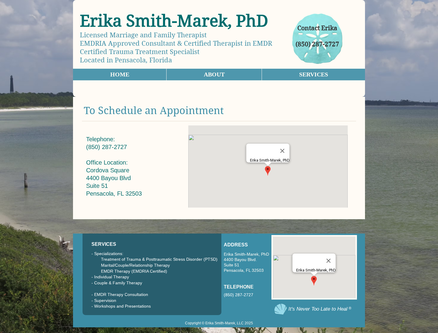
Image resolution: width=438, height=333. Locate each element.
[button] (313, 74)
